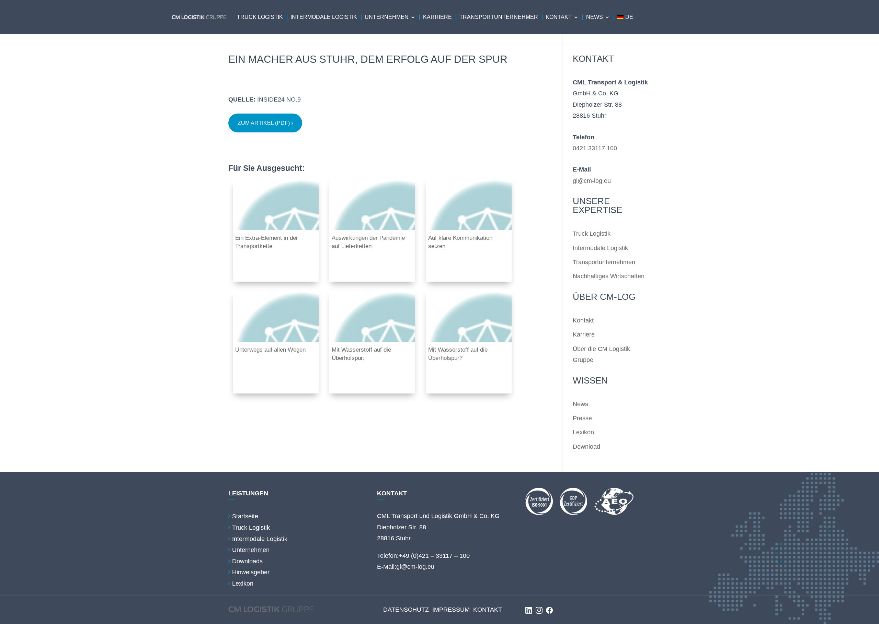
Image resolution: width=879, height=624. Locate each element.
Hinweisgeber (251, 572)
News (594, 17)
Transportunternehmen (604, 262)
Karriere (437, 17)
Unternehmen (387, 17)
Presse (582, 418)
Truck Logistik (260, 17)
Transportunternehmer (498, 17)
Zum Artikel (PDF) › (265, 123)
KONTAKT (487, 609)
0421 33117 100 (595, 148)
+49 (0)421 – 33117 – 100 (434, 555)
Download (586, 446)
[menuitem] (625, 17)
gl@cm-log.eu (592, 180)
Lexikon (583, 432)
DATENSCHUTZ (406, 609)
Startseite (245, 516)
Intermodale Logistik (323, 17)
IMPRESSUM (451, 609)
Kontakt (559, 17)
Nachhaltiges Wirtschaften (608, 276)
